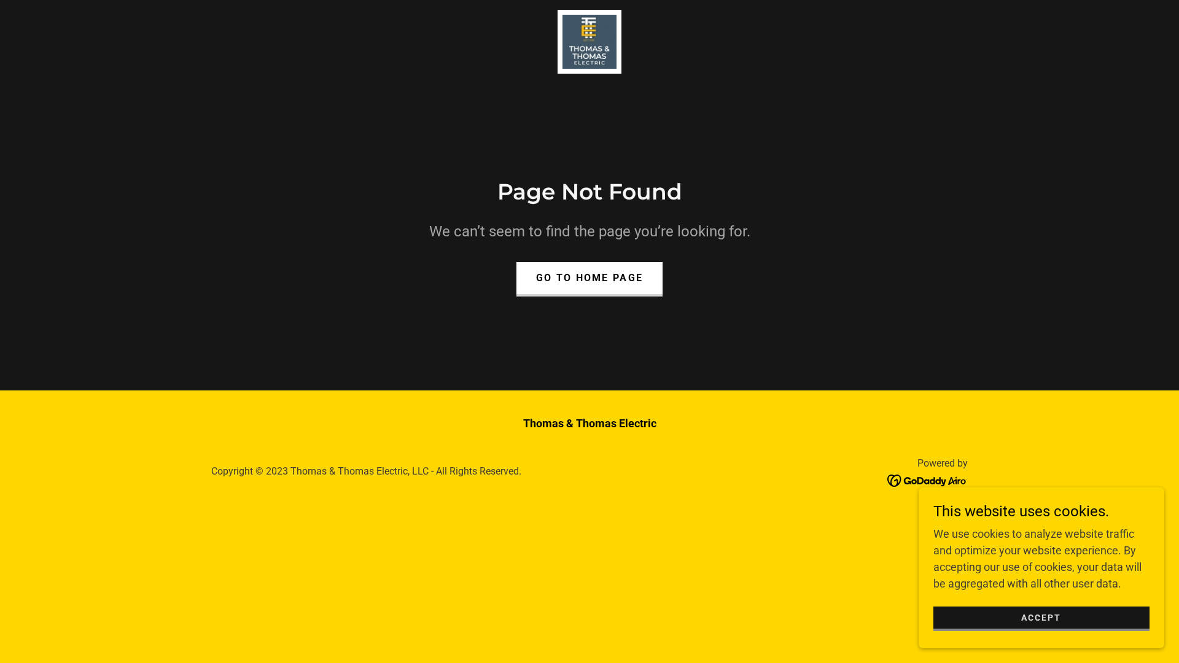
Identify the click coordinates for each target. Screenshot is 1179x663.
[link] (589, 40)
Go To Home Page (589, 278)
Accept (1041, 617)
